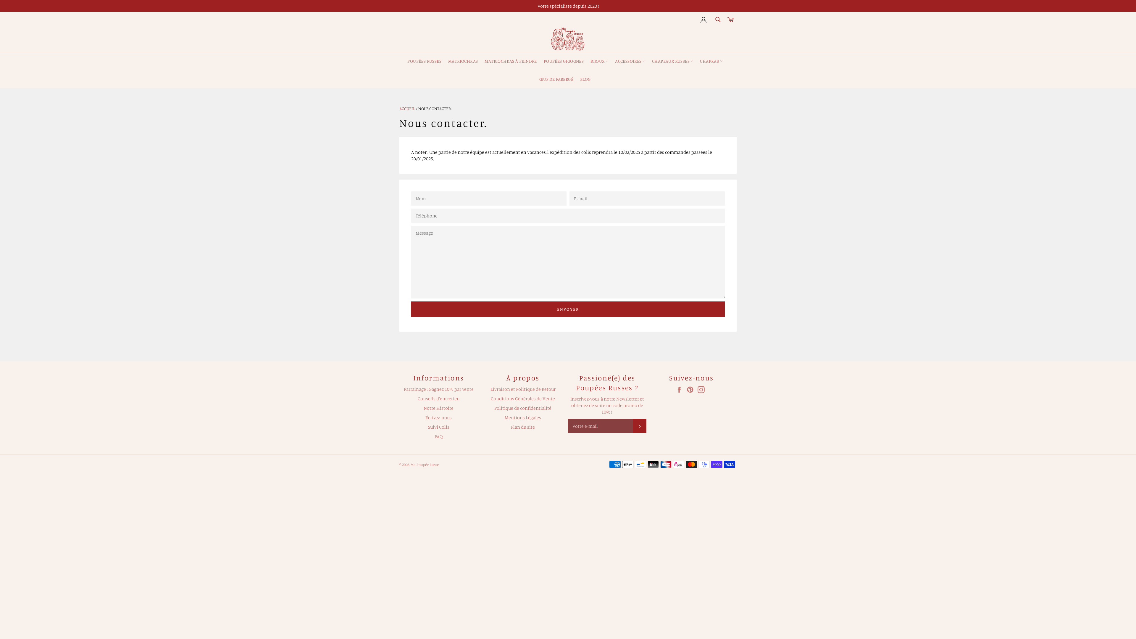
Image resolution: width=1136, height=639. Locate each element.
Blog (585, 79)
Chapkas (710, 61)
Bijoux (598, 61)
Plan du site (523, 427)
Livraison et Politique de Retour (523, 389)
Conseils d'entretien (439, 398)
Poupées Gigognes (564, 61)
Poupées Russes (424, 61)
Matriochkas (463, 61)
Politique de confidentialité (522, 408)
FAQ (439, 436)
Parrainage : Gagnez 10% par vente (439, 389)
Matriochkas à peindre (511, 61)
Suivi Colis (438, 427)
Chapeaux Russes (671, 61)
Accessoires (629, 61)
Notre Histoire (439, 408)
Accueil (407, 108)
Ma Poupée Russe (425, 464)
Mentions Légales (523, 417)
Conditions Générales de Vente (523, 398)
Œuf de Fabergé (556, 79)
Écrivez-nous (438, 417)
